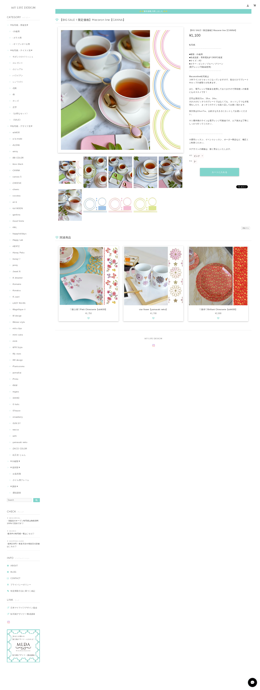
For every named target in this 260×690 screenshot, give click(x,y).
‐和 (13, 94)
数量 (190, 161)
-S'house (16, 411)
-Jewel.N (16, 271)
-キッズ (15, 101)
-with (14, 436)
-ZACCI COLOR (19, 448)
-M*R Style (17, 347)
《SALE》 (17, 120)
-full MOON (17, 208)
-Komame (16, 284)
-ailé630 (16, 132)
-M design (17, 316)
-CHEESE (16, 183)
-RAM (14, 385)
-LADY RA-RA (18, 303)
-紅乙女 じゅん (19, 455)
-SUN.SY (16, 423)
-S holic (15, 404)
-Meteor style (18, 322)
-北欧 (14, 88)
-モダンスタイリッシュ (22, 57)
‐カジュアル (17, 69)
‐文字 (14, 107)
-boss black (17, 164)
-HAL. (14, 227)
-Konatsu (16, 290)
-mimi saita (17, 335)
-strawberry (17, 417)
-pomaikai (16, 373)
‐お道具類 (16, 474)
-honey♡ (16, 259)
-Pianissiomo (18, 366)
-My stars (16, 354)
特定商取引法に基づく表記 (23, 591)
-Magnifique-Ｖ (19, 309)
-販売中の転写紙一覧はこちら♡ (20, 534)
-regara (15, 392)
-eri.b (14, 202)
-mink (14, 341)
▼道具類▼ (15, 467)
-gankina (16, 215)
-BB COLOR (18, 158)
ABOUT (14, 566)
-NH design (17, 360)
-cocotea (16, 196)
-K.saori (16, 297)
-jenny (15, 265)
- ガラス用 (17, 38)
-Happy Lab (17, 240)
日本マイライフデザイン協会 (24, 608)
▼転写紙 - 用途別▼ (19, 25)
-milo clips (17, 328)
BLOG (13, 572)
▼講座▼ (14, 486)
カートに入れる (219, 172)
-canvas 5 (17, 177)
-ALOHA (16, 145)
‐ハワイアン (17, 75)
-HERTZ (16, 246)
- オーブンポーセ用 (21, 44)
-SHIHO (15, 398)
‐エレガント (17, 63)
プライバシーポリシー (21, 585)
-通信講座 (16, 493)
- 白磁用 (16, 31)
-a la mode (17, 139)
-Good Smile (18, 221)
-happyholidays (19, 234)
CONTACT (15, 578)
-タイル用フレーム (20, 480)
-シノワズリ (17, 82)
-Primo (15, 379)
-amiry (15, 151)
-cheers (15, 189)
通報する (245, 228)
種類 (190, 155)
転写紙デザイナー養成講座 (23, 614)
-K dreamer (17, 278)
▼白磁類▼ (15, 461)
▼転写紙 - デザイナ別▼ (21, 126)
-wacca (15, 430)
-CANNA (16, 170)
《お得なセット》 (20, 113)
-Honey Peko (18, 253)
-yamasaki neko (19, 442)
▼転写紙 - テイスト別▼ (21, 50)
